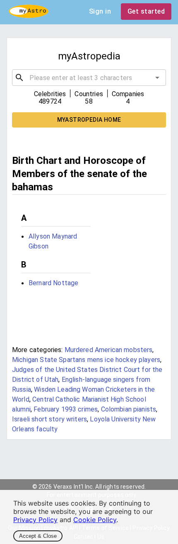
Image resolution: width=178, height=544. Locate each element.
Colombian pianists (128, 409)
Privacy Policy (35, 520)
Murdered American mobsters (109, 350)
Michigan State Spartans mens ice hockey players (86, 360)
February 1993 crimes (66, 409)
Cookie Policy (94, 520)
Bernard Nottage (53, 283)
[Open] (157, 77)
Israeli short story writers (49, 419)
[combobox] (89, 77)
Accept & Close (38, 536)
